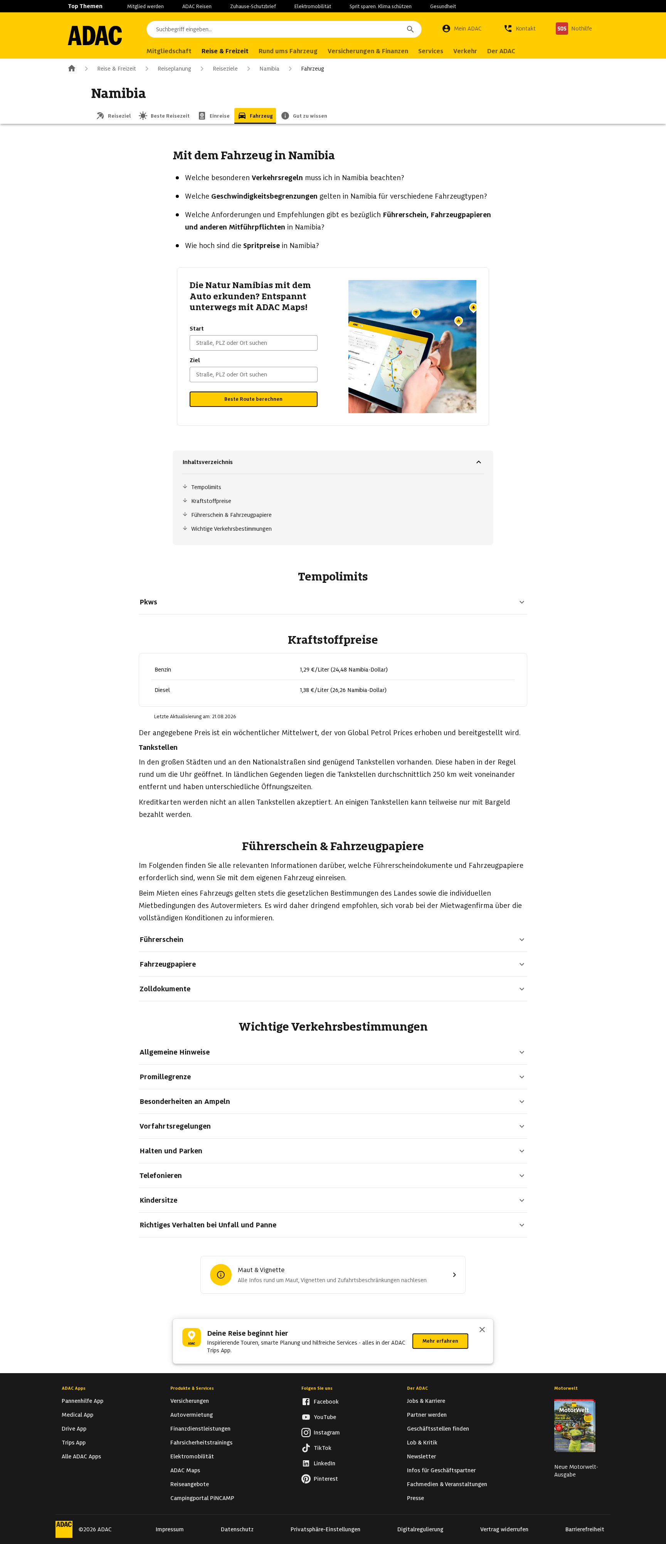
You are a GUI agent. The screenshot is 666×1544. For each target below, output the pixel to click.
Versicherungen (189, 1400)
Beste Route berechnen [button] (253, 399)
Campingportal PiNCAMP (202, 1498)
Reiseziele (225, 68)
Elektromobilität (312, 6)
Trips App (74, 1442)
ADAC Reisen (197, 6)
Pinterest (326, 1478)
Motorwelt (566, 1388)
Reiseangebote (189, 1484)
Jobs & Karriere (426, 1400)
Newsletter (421, 1456)
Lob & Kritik (422, 1442)
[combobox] (284, 29)
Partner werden (427, 1414)
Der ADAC (417, 1388)
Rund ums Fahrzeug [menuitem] (288, 51)
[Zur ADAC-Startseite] (95, 35)
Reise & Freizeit (116, 68)
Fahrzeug (312, 68)
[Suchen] (410, 29)
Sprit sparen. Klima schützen (381, 6)
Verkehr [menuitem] (465, 51)
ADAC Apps (74, 1388)
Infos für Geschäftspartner (441, 1470)
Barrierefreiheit (584, 1529)
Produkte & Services (192, 1388)
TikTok (322, 1447)
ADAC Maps (185, 1470)
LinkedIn (324, 1463)
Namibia (269, 68)
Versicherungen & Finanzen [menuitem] (368, 51)
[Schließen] (482, 1330)
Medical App (77, 1414)
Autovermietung (191, 1414)
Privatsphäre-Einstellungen (325, 1529)
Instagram (327, 1432)
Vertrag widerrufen (504, 1529)
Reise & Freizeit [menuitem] (225, 51)
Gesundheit (443, 6)
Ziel (195, 360)
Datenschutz (237, 1529)
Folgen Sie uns (317, 1388)
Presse (415, 1498)
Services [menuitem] (430, 51)
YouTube (325, 1417)
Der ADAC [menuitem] (501, 51)
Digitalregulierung (420, 1529)
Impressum (170, 1529)
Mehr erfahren (440, 1341)
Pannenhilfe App (82, 1400)
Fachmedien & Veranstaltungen (447, 1484)
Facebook (326, 1401)
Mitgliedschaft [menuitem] (169, 51)
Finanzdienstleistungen (200, 1428)
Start (197, 328)
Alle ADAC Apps (81, 1456)
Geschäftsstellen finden (438, 1428)
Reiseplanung (174, 68)
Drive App (74, 1428)
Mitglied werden (145, 6)
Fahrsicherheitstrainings (201, 1442)
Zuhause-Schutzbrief (253, 6)
